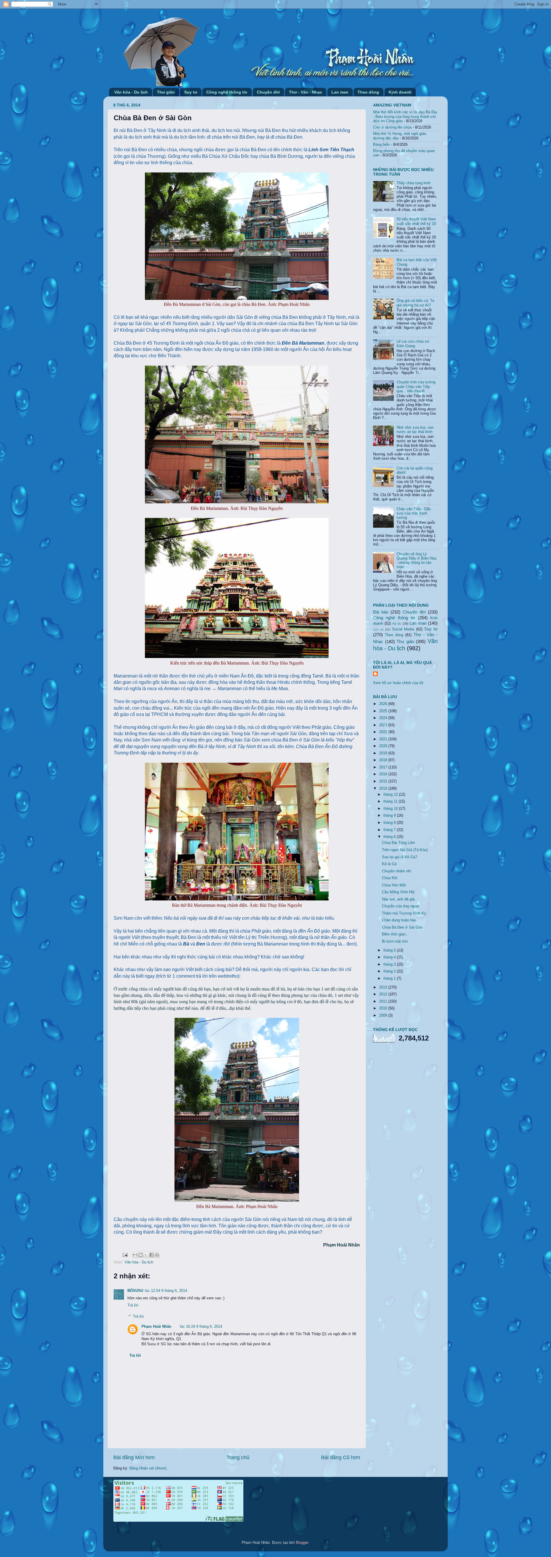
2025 (383, 711)
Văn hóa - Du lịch (131, 92)
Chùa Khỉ (389, 878)
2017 (383, 767)
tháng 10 (391, 809)
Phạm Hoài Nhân (156, 1327)
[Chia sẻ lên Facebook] (151, 1255)
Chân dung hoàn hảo (399, 920)
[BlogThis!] (140, 1255)
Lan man (339, 92)
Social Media (403, 629)
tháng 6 (390, 837)
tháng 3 (390, 964)
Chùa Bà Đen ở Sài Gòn (402, 927)
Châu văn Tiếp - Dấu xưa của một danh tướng (414, 513)
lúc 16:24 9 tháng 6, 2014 (201, 1327)
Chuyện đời (268, 92)
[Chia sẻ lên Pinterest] (157, 1255)
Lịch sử (378, 629)
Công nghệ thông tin (226, 92)
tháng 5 (390, 950)
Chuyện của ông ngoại (400, 906)
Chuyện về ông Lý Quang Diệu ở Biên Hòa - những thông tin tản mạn (416, 560)
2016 (383, 774)
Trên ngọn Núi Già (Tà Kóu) (405, 850)
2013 (383, 987)
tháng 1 (390, 978)
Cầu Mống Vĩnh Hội (398, 892)
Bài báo (380, 611)
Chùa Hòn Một (394, 885)
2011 (383, 1001)
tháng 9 (390, 816)
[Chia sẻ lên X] (146, 1255)
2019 (383, 753)
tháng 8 (390, 823)
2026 (383, 704)
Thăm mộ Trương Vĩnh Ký (404, 913)
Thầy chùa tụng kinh (413, 183)
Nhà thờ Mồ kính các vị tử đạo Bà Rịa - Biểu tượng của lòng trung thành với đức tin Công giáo (405, 116)
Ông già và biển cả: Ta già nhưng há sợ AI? (415, 303)
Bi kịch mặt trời (395, 941)
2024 (383, 718)
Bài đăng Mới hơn (134, 1457)
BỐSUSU (135, 1291)
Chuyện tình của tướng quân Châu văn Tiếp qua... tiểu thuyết (416, 386)
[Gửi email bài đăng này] (135, 1255)
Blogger (302, 1543)
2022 (383, 732)
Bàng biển (381, 145)
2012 (383, 994)
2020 (383, 746)
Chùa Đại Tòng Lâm (398, 843)
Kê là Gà (389, 864)
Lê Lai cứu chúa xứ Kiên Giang (413, 343)
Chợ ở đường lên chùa (392, 127)
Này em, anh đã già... (400, 899)
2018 (383, 760)
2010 (383, 1008)
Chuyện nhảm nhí (396, 871)
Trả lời (132, 1305)
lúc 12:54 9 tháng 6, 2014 (166, 1291)
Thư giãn (166, 92)
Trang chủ (237, 1457)
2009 (383, 1016)
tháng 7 (390, 830)
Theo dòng (368, 92)
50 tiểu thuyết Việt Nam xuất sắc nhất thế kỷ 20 (416, 221)
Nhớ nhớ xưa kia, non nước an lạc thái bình (415, 430)
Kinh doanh (400, 92)
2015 (383, 781)
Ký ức (397, 623)
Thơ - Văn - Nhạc (305, 92)
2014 (383, 789)
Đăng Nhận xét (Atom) (147, 1468)
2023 (383, 725)
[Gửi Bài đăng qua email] (125, 1255)
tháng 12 (391, 795)
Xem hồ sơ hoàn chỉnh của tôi (398, 683)
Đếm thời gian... (395, 934)
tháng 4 (390, 957)
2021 (383, 739)
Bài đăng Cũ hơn (340, 1457)
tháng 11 (391, 801)
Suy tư (190, 92)
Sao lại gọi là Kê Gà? (399, 857)
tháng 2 (390, 971)
